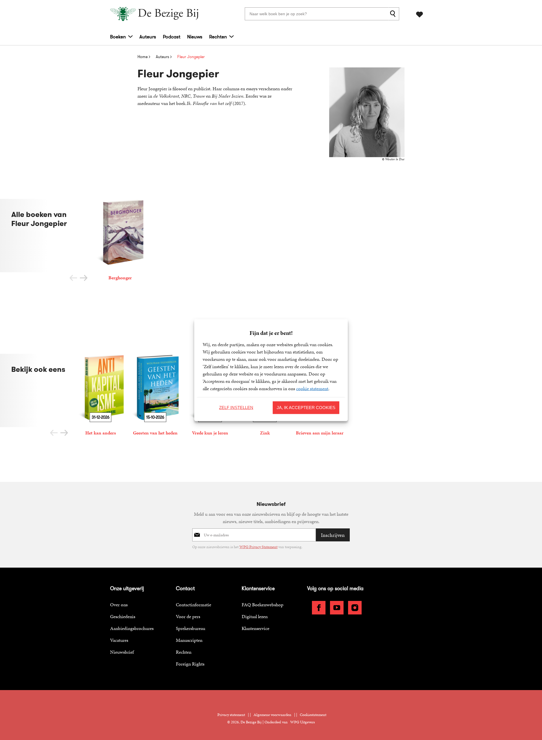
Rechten (218, 36)
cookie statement (312, 388)
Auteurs (147, 36)
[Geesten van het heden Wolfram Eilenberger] (155, 396)
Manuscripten (189, 640)
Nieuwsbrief (122, 652)
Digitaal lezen (255, 616)
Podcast (171, 36)
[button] (83, 278)
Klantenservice (255, 628)
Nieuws (194, 36)
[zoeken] (393, 13)
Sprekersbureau (190, 628)
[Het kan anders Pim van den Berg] (100, 396)
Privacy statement (231, 714)
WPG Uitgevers (302, 722)
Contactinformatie (193, 604)
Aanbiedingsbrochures (132, 628)
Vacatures (119, 640)
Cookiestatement (313, 714)
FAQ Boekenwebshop (262, 604)
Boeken (118, 36)
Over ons (119, 604)
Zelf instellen (236, 407)
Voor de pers (188, 616)
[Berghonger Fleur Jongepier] (120, 241)
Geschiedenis (122, 616)
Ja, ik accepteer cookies (306, 407)
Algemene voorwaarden (272, 714)
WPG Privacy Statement (258, 547)
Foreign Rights (190, 663)
